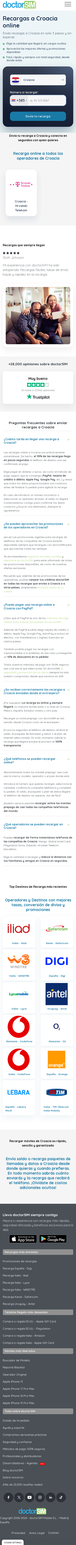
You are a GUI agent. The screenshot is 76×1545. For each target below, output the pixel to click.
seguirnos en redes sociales (44, 556)
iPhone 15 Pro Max (18, 1403)
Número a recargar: (24, 92)
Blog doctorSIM (13, 1470)
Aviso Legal (36, 1533)
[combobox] (19, 100)
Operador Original (14, 1374)
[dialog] (13, 1542)
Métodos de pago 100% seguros (24, 1449)
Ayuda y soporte (13, 1427)
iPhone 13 (13, 1381)
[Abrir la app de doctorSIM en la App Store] (23, 1239)
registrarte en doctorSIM (18, 560)
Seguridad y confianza (17, 1442)
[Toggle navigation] (67, 4)
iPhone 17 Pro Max (18, 1389)
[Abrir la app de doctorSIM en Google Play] (53, 1239)
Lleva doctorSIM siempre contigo (30, 1215)
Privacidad (18, 1533)
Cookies (53, 1532)
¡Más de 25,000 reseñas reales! (23, 1484)
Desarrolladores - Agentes (23, 1463)
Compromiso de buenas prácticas (25, 1434)
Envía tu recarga (38, 116)
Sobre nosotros (13, 1477)
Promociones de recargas (20, 1261)
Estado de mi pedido (16, 1420)
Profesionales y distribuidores (22, 1456)
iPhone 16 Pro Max (18, 1396)
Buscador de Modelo (16, 1360)
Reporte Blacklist (14, 1367)
